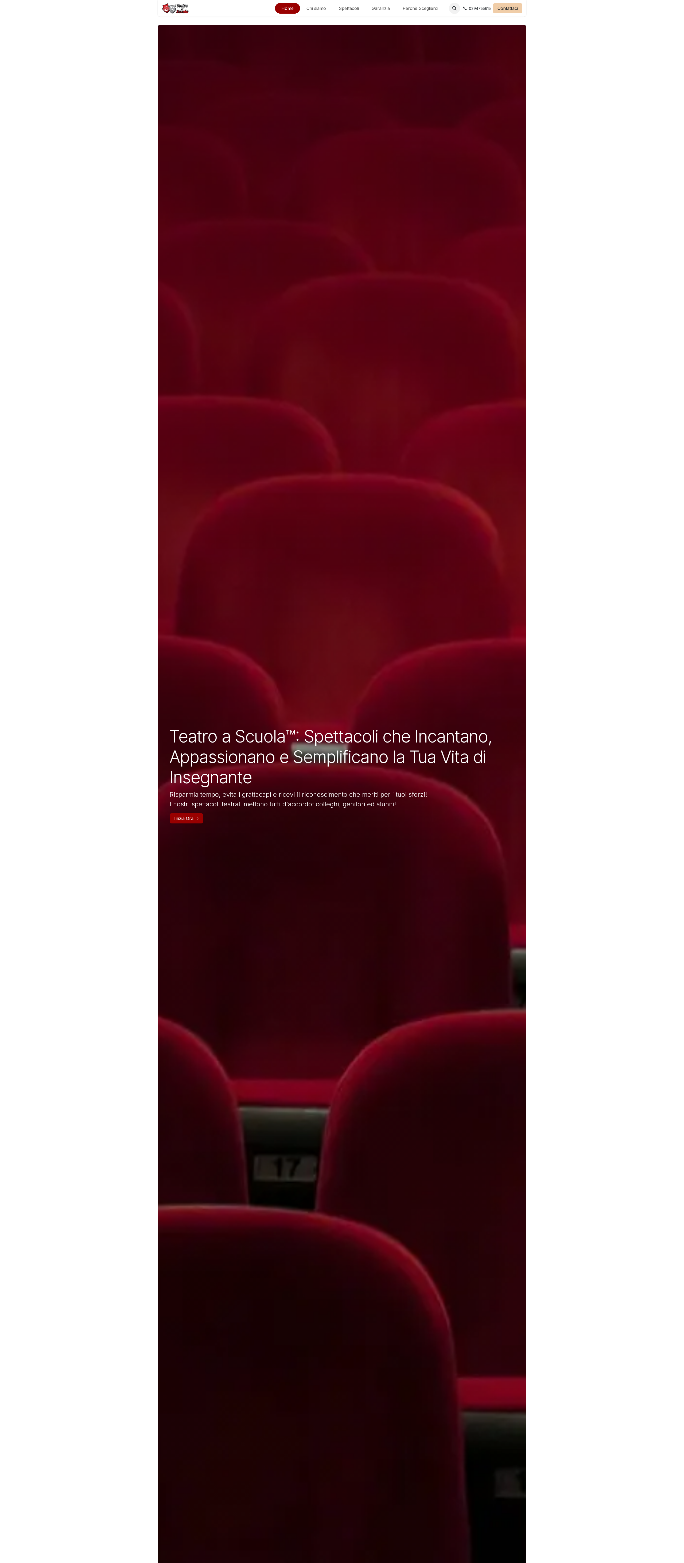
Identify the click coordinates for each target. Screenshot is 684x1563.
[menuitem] (287, 8)
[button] (454, 8)
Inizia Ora (184, 818)
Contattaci (508, 8)
